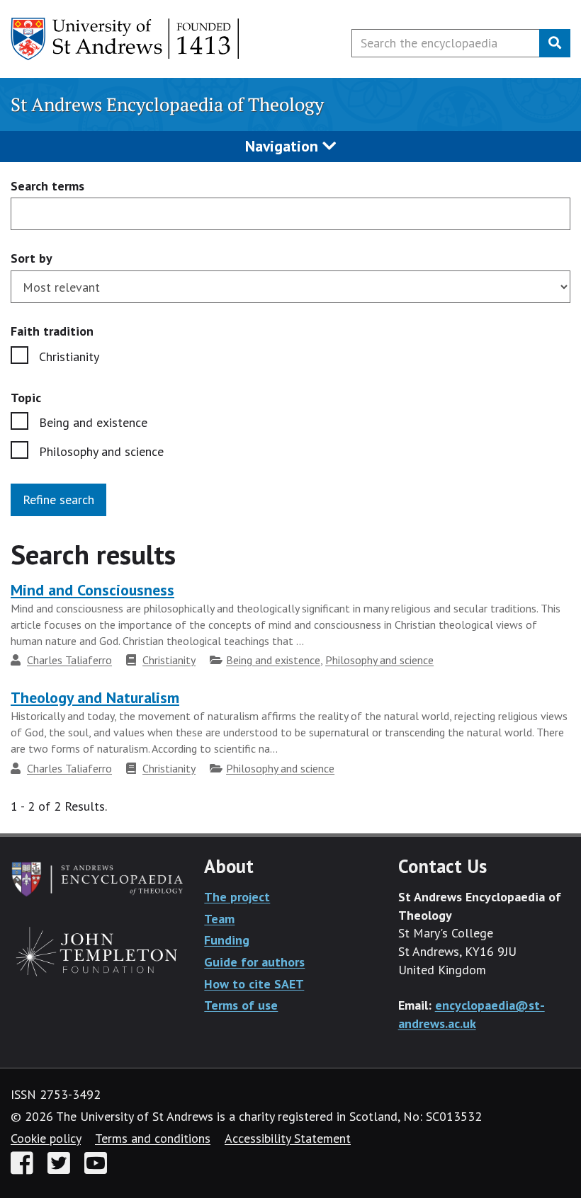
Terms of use (241, 1005)
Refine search (58, 499)
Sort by (31, 258)
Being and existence (93, 422)
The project (237, 897)
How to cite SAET (254, 984)
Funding (226, 940)
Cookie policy (46, 1138)
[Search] (554, 43)
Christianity (69, 356)
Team (219, 919)
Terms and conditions (152, 1138)
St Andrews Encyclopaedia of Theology (167, 104)
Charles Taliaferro (69, 660)
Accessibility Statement (288, 1138)
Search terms (47, 186)
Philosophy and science (101, 451)
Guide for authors (254, 962)
